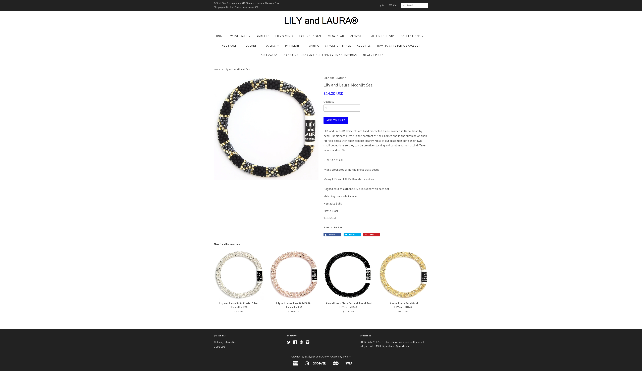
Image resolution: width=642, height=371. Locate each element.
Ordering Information (225, 342)
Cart (395, 5)
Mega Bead (336, 36)
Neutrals (229, 45)
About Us (364, 45)
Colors (252, 45)
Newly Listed (373, 55)
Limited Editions (381, 36)
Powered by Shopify (340, 356)
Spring (314, 45)
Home (220, 36)
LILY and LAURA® (320, 356)
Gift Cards (269, 55)
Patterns (293, 45)
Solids (271, 45)
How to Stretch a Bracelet (398, 45)
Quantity (329, 102)
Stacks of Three (338, 45)
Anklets (262, 36)
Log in (381, 5)
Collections (411, 36)
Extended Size (310, 36)
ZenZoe (356, 36)
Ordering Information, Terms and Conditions (320, 55)
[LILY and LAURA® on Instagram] (307, 342)
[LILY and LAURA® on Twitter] (289, 342)
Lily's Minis (284, 36)
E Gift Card (219, 346)
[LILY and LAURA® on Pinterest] (301, 342)
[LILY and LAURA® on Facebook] (295, 342)
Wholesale (239, 36)
